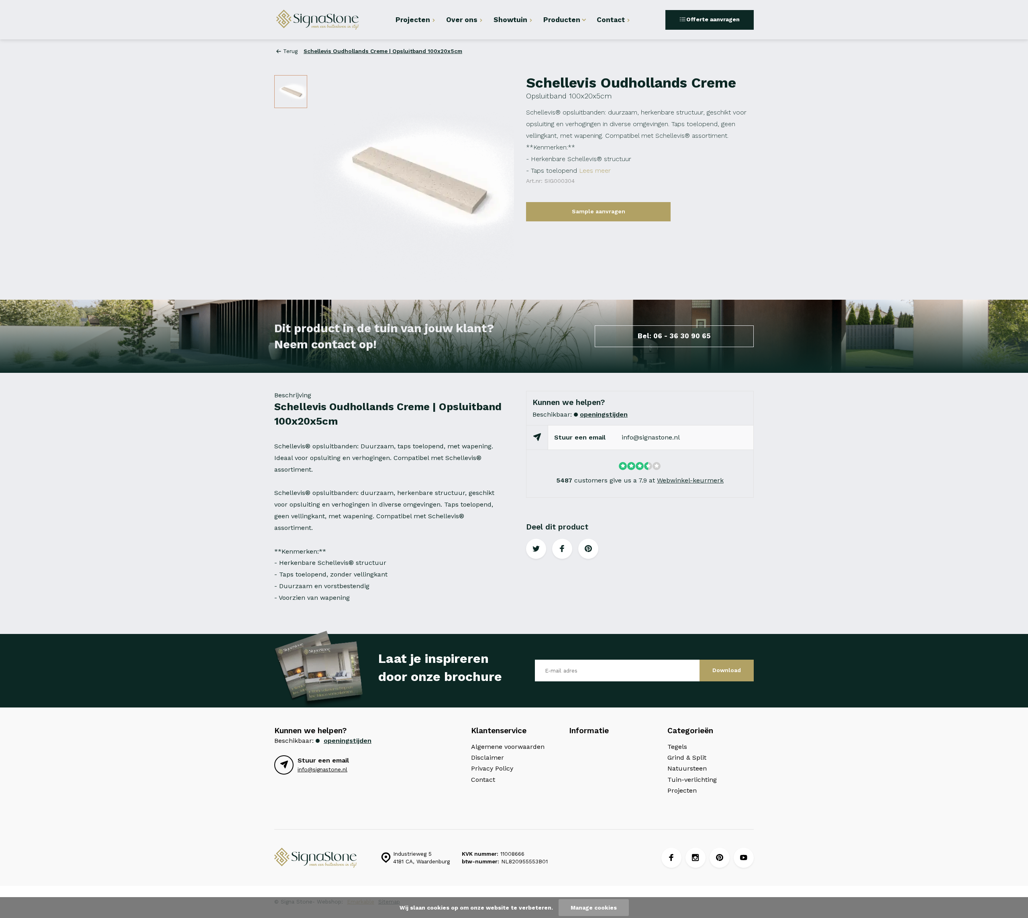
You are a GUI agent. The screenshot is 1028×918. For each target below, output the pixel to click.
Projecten (413, 20)
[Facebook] (671, 858)
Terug (290, 51)
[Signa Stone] (322, 20)
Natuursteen (687, 768)
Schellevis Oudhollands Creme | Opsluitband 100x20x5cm (383, 51)
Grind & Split (686, 757)
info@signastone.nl (651, 437)
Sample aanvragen (598, 211)
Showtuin (510, 20)
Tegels (677, 746)
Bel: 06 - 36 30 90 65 (674, 336)
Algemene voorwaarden (508, 746)
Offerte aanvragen (713, 19)
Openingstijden (604, 414)
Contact (611, 20)
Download (726, 670)
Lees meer (595, 170)
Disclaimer (487, 757)
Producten (561, 20)
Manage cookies (594, 907)
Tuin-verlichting (692, 779)
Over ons (461, 20)
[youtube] (744, 858)
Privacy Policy (492, 768)
